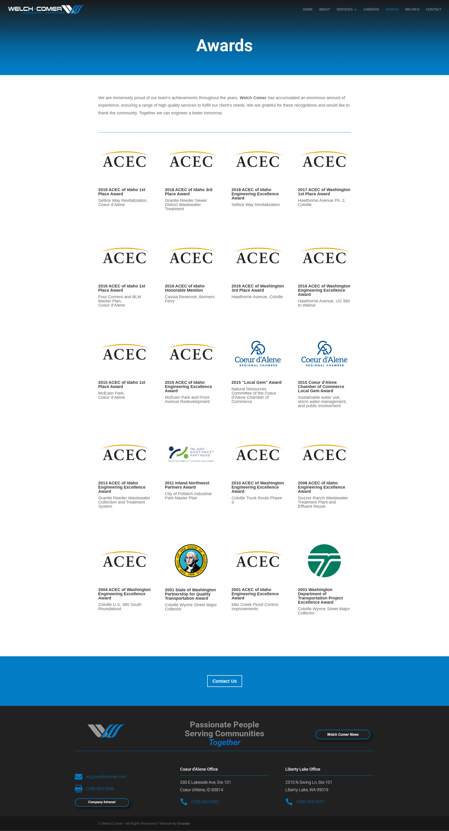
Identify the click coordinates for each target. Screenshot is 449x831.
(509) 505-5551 (310, 801)
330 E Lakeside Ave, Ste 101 (205, 782)
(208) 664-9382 (205, 801)
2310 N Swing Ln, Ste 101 (308, 782)
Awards (392, 9)
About (324, 9)
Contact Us (224, 681)
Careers (371, 9)
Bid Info (412, 9)
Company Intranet (102, 802)
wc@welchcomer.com (106, 776)
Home (308, 9)
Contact (434, 9)
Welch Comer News (343, 734)
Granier (184, 823)
